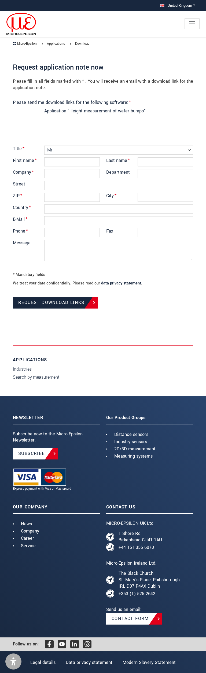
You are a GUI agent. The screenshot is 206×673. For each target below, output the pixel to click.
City (111, 196)
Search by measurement (36, 377)
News (26, 524)
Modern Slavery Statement (149, 662)
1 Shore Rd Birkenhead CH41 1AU (140, 536)
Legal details (43, 662)
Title (18, 149)
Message (22, 243)
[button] (13, 661)
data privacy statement (121, 283)
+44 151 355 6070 (136, 547)
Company (23, 172)
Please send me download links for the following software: (72, 102)
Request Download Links (51, 302)
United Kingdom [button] (179, 5)
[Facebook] (49, 644)
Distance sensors (131, 434)
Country (22, 207)
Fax (109, 231)
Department (118, 172)
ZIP (17, 196)
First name (25, 160)
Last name (118, 160)
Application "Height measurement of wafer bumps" (95, 111)
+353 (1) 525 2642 (137, 594)
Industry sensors (130, 441)
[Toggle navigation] (192, 23)
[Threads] (87, 644)
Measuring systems (133, 456)
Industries (22, 369)
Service (28, 546)
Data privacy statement (89, 662)
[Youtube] (62, 644)
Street (19, 184)
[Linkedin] (74, 644)
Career (27, 538)
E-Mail (20, 219)
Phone (20, 231)
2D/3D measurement (135, 449)
